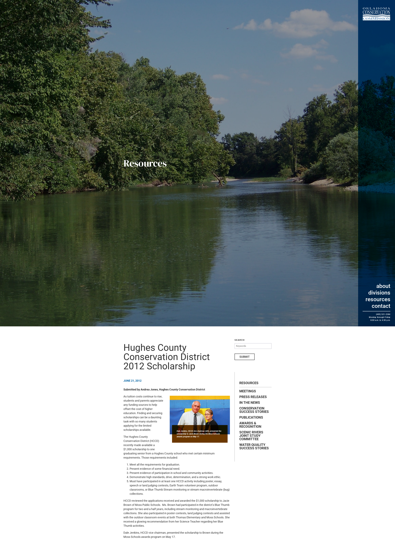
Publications (251, 417)
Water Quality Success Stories (254, 446)
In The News (249, 402)
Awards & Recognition (250, 425)
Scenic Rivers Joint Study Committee (251, 436)
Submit (244, 356)
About (383, 286)
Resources (378, 299)
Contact (381, 306)
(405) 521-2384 (383, 314)
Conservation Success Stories (254, 410)
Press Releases (253, 397)
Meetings (247, 391)
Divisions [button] (379, 292)
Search (240, 340)
